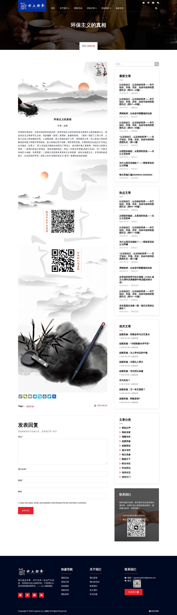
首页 (53, 8)
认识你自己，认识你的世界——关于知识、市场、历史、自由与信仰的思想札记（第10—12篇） (136, 87)
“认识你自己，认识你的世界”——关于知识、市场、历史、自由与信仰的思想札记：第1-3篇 (136, 139)
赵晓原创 (134, 93)
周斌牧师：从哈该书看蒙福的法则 (135, 113)
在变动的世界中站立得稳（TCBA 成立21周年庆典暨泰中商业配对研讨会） (136, 279)
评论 (20, 437)
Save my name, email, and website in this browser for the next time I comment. (53, 503)
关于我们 (63, 8)
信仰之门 (134, 157)
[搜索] (157, 64)
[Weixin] (158, 3)
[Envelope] (143, 3)
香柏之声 (134, 117)
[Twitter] (148, 3)
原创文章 (91, 8)
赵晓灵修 (91, 46)
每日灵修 (134, 178)
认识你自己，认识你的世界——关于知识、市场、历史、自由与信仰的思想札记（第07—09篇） (136, 101)
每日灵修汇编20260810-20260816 (135, 175)
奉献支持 (119, 8)
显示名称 (22, 469)
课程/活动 (78, 8)
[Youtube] (153, 3)
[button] (156, 8)
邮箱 (20, 480)
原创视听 (105, 8)
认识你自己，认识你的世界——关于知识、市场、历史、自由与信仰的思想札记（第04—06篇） (136, 125)
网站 (20, 492)
